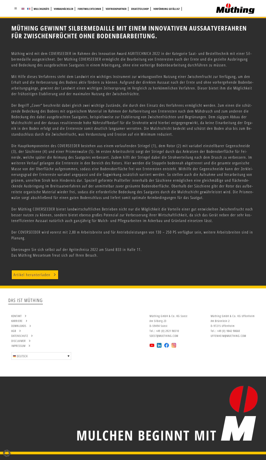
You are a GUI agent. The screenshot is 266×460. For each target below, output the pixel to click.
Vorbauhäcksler (63, 9)
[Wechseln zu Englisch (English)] (23, 9)
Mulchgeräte (41, 9)
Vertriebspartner (116, 9)
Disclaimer (18, 341)
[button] (15, 8)
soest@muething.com (164, 336)
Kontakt (16, 316)
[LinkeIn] (159, 345)
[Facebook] (166, 345)
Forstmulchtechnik (89, 9)
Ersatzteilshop (140, 9)
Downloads (18, 326)
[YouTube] (152, 345)
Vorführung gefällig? (166, 9)
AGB (13, 331)
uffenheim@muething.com (228, 336)
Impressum (18, 346)
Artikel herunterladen (32, 274)
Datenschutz (19, 336)
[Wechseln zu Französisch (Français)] (29, 9)
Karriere (17, 321)
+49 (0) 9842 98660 (228, 331)
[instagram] (173, 345)
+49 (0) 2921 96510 (167, 331)
